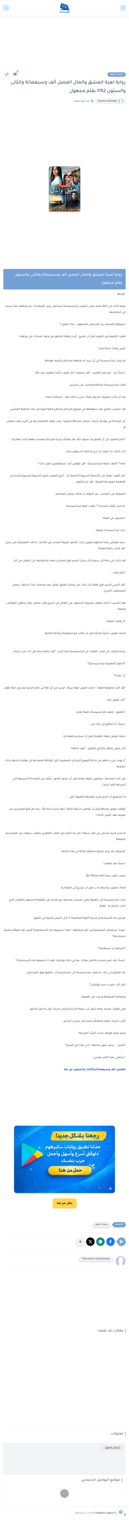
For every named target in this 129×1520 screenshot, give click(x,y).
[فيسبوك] (64, 1493)
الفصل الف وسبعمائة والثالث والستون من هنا (95, 1069)
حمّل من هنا (64, 1203)
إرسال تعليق (112, 1448)
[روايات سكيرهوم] (64, 7)
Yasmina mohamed (107, 101)
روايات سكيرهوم (84, 1513)
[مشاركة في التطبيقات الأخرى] (80, 1241)
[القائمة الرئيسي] (123, 7)
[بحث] (5, 7)
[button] (110, 1241)
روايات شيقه (116, 74)
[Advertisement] (64, 45)
